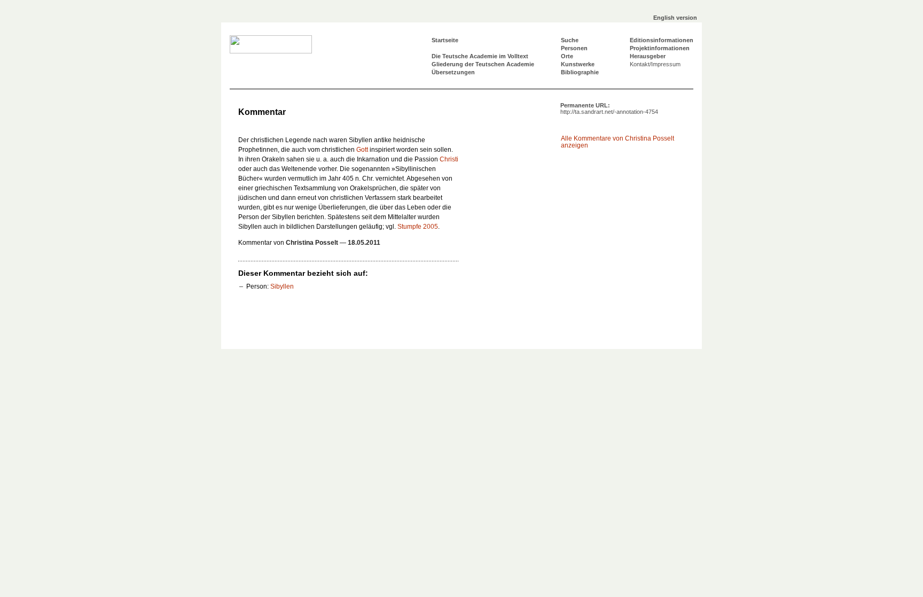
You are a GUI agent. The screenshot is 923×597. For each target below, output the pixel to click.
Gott (362, 149)
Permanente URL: (609, 108)
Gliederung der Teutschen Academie (483, 64)
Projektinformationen (660, 48)
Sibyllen (282, 286)
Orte (567, 56)
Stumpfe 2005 (417, 226)
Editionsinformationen (661, 40)
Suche (569, 40)
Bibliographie (580, 72)
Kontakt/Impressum (655, 64)
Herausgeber (648, 56)
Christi (449, 159)
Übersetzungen (453, 72)
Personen (574, 48)
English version (675, 17)
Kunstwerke (578, 64)
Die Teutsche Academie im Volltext (480, 56)
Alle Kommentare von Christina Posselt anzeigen (617, 142)
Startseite (445, 40)
